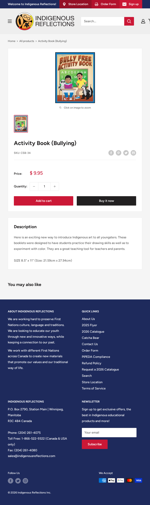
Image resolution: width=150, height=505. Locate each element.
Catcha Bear (90, 338)
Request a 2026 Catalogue (100, 369)
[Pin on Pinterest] (118, 153)
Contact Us (90, 344)
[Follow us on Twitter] (18, 481)
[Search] (129, 21)
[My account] (143, 21)
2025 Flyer (89, 325)
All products (26, 41)
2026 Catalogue (93, 331)
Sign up (134, 4)
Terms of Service (94, 388)
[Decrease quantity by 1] (34, 186)
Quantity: (20, 186)
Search (87, 376)
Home (11, 41)
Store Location (92, 382)
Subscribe (95, 444)
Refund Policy (91, 363)
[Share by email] (133, 153)
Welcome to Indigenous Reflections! (32, 4)
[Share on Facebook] (111, 153)
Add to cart (44, 201)
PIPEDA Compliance (96, 357)
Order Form (90, 350)
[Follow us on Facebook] (10, 481)
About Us (88, 319)
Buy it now (106, 201)
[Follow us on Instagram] (25, 481)
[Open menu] (10, 21)
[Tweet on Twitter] (126, 153)
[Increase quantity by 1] (55, 186)
